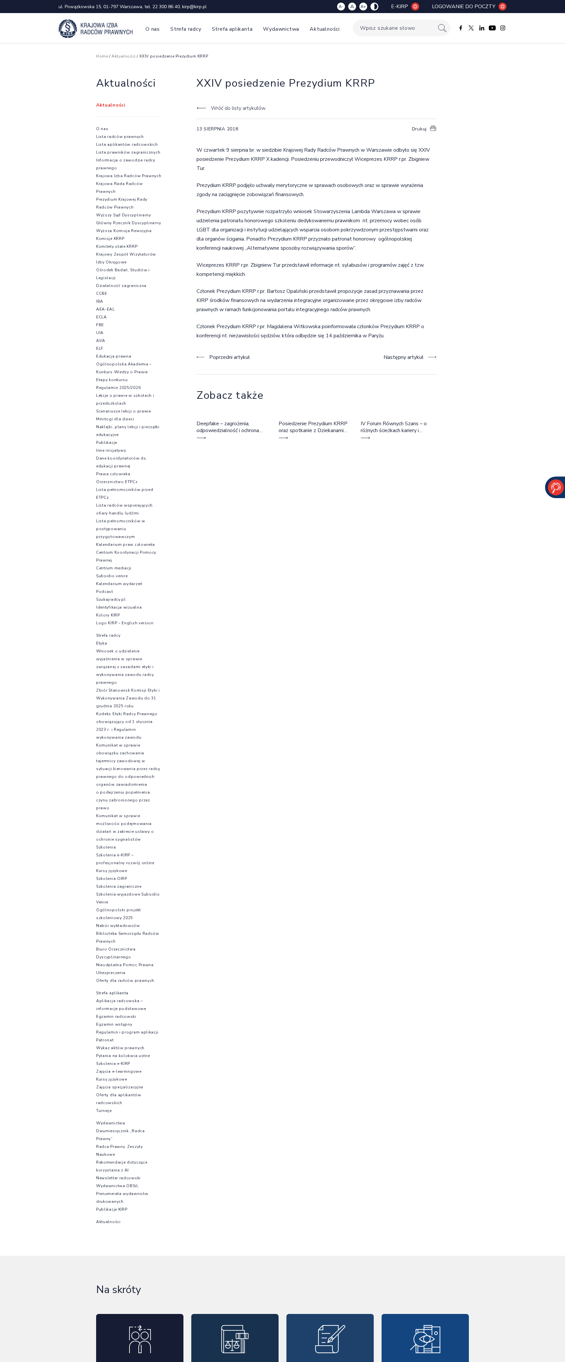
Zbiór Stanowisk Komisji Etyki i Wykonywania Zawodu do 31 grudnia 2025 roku (128, 698)
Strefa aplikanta (232, 29)
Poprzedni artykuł (229, 357)
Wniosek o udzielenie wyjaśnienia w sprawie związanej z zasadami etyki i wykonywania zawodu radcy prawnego (125, 666)
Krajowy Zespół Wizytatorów (126, 254)
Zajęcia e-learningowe (119, 1071)
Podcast (104, 591)
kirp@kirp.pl (194, 7)
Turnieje (104, 1110)
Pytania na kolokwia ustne (123, 1055)
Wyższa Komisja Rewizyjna (124, 230)
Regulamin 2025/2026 (118, 387)
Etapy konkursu (112, 379)
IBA (99, 301)
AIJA (100, 340)
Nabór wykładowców (118, 925)
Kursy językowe (111, 870)
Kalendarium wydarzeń (119, 583)
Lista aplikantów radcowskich (127, 144)
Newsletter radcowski (118, 1178)
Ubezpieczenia (111, 972)
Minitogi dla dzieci (115, 419)
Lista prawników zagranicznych (128, 152)
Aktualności (325, 29)
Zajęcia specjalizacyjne (119, 1087)
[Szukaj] (442, 28)
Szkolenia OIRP (111, 878)
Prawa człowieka (113, 474)
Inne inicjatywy (111, 450)
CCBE (101, 293)
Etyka (101, 643)
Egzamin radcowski (116, 1016)
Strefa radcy (185, 29)
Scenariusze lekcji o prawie (123, 411)
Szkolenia (106, 847)
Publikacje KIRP (112, 1209)
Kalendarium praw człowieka (125, 544)
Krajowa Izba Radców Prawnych (129, 175)
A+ (363, 6)
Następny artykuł (403, 357)
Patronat (105, 1040)
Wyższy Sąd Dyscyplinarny (123, 215)
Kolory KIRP (108, 615)
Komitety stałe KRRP (116, 246)
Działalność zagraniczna (121, 285)
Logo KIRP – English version (125, 623)
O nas (153, 29)
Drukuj (419, 129)
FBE (100, 325)
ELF (99, 348)
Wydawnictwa (281, 29)
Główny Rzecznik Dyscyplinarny (128, 223)
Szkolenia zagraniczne (119, 886)
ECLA (101, 317)
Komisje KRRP (110, 238)
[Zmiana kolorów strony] (374, 6)
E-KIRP (399, 6)
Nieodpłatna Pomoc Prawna (125, 964)
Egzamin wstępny (114, 1024)
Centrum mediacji (113, 568)
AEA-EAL (105, 309)
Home (102, 56)
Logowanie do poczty (463, 6)
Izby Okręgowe (111, 262)
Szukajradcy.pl (111, 599)
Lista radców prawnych (120, 136)
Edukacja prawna (113, 356)
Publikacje (106, 442)
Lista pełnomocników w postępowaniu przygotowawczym (120, 528)
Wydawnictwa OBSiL (117, 1185)
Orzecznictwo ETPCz (117, 481)
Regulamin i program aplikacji (127, 1032)
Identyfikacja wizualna (119, 607)
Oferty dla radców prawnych (125, 980)
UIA (100, 332)
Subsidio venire (112, 576)
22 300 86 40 (166, 7)
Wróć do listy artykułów (238, 108)
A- (341, 6)
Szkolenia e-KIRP (113, 1063)
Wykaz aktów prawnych (120, 1048)
